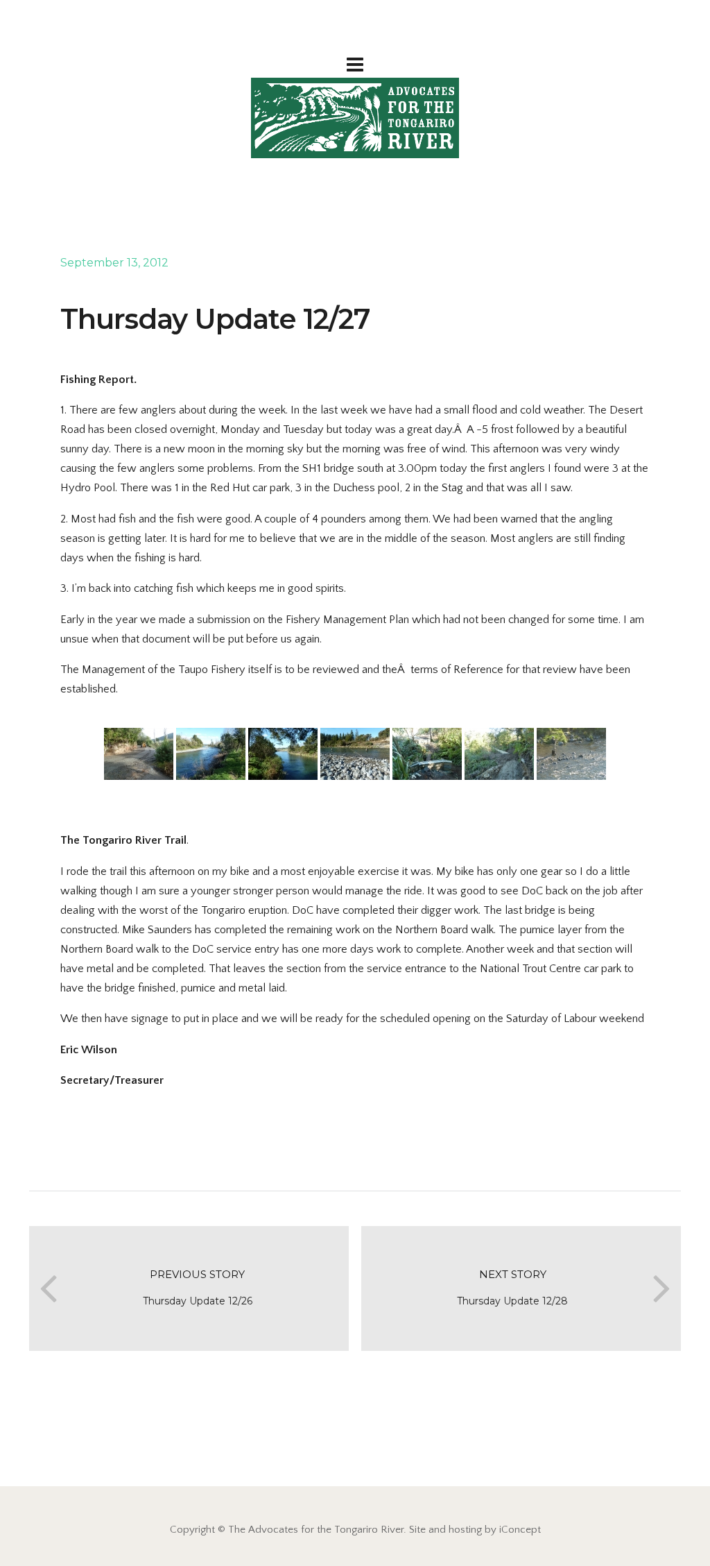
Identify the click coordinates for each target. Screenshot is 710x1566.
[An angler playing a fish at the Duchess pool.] (571, 754)
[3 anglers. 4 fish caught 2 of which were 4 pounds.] (355, 754)
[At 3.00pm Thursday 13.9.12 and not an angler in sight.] (210, 754)
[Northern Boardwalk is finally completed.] (499, 754)
